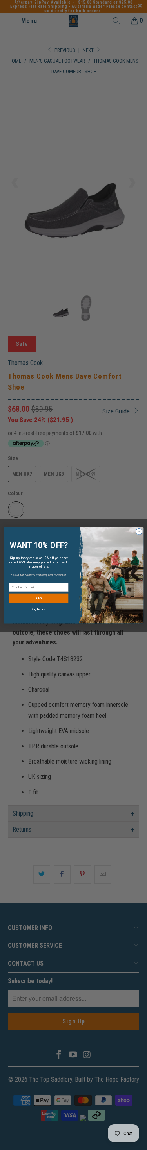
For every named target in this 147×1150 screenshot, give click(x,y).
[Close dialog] (139, 531)
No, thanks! (38, 609)
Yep (39, 598)
